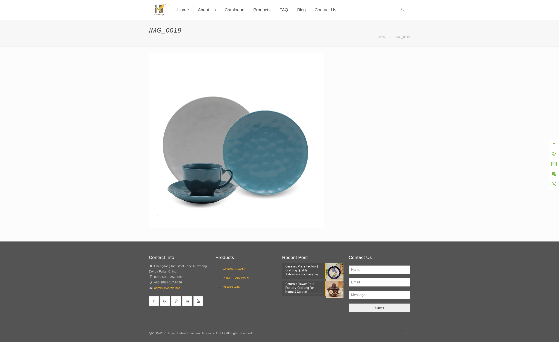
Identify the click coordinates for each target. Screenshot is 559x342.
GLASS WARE (232, 287)
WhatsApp (554, 184)
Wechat (554, 174)
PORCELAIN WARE (236, 278)
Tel (554, 154)
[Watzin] (159, 10)
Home (382, 37)
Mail (554, 164)
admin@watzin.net (166, 288)
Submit (379, 307)
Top (554, 144)
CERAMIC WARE (234, 269)
